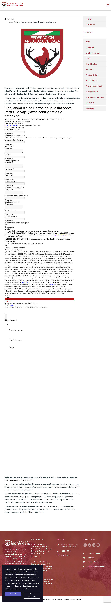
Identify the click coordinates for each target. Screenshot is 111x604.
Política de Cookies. (93, 562)
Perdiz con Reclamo (92, 75)
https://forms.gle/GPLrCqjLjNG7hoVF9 (19, 480)
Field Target (90, 69)
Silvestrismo (90, 108)
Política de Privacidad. (94, 553)
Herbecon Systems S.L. (73, 600)
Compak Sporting (91, 64)
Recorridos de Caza (92, 91)
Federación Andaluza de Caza (45, 600)
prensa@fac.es (65, 555)
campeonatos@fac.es (25, 103)
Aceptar (13, 594)
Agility (88, 41)
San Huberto (90, 102)
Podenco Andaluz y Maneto (94, 86)
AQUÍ (26, 589)
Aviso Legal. (91, 557)
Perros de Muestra (91, 80)
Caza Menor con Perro (93, 53)
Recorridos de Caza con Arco (95, 97)
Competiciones (90, 24)
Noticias (88, 19)
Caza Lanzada (90, 47)
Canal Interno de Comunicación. (96, 566)
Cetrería (88, 58)
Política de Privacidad (32, 595)
